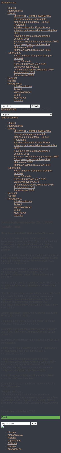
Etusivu (12, 8)
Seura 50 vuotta (22, 61)
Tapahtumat (14, 52)
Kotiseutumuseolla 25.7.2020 (30, 64)
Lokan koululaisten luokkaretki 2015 (34, 69)
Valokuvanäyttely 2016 (26, 66)
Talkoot (18, 89)
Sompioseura (8, 2)
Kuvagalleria (15, 83)
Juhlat (17, 95)
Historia (12, 13)
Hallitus (12, 81)
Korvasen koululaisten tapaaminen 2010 (36, 41)
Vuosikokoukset (22, 92)
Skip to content (9, 117)
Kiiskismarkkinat (23, 86)
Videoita (18, 100)
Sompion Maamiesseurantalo (30, 19)
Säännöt (12, 78)
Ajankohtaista (15, 10)
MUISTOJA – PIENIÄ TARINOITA (32, 16)
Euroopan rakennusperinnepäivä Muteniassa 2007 (32, 45)
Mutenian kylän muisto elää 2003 (32, 50)
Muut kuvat (20, 97)
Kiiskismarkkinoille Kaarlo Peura (32, 27)
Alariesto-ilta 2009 (24, 75)
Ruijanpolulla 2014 (24, 72)
